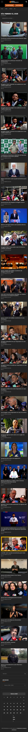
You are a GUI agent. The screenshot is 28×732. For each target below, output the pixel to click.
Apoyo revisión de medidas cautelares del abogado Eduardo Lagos (11, 271)
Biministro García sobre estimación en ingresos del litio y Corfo (14, 505)
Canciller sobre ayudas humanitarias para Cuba (13, 553)
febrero (10, 8)
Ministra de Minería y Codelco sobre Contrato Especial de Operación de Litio (12, 481)
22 (23, 709)
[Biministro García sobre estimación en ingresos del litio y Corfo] (14, 495)
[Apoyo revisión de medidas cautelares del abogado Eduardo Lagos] (14, 261)
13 (17, 706)
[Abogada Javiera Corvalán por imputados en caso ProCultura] (14, 356)
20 (17, 709)
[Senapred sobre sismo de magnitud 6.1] (14, 449)
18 (10, 709)
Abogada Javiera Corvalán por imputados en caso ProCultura (14, 366)
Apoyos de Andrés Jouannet (8, 642)
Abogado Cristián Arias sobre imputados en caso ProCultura (13, 389)
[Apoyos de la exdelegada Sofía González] (14, 588)
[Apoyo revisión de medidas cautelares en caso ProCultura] (14, 309)
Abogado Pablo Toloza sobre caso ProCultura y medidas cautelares (13, 247)
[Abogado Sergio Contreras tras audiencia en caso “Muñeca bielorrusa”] (14, 122)
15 (23, 706)
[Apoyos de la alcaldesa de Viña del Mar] (14, 611)
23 (4, 713)
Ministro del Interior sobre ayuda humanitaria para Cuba (13, 179)
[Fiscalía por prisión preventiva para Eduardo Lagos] (14, 29)
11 (10, 706)
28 (20, 713)
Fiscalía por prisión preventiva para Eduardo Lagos (14, 38)
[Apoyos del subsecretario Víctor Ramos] (14, 566)
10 (7, 706)
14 (20, 706)
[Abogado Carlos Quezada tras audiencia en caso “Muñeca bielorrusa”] (14, 75)
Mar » (14, 719)
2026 (6, 8)
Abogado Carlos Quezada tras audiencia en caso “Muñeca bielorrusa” (13, 85)
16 (4, 709)
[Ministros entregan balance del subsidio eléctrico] (14, 215)
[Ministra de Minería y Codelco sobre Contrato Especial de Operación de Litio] (14, 472)
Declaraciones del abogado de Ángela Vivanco (13, 202)
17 (7, 709)
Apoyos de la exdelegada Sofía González (11, 597)
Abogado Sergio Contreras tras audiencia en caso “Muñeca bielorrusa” (13, 132)
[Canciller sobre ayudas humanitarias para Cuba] (14, 544)
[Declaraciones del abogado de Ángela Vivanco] (14, 193)
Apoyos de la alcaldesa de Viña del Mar (11, 620)
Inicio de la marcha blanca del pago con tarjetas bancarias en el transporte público (13, 295)
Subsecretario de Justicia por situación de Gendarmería (11, 61)
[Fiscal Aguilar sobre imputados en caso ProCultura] (14, 403)
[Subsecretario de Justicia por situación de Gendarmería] (14, 51)
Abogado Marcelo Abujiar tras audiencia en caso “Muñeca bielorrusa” (13, 108)
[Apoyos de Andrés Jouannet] (14, 633)
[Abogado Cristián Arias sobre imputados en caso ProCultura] (14, 380)
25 (10, 713)
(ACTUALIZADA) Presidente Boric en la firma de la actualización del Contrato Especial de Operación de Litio (13, 529)
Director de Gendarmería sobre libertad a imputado (11, 665)
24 (7, 713)
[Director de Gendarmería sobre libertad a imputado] (14, 655)
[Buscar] (26, 1)
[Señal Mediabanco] (14, 2)
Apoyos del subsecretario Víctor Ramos (11, 575)
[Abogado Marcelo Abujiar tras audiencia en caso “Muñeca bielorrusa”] (14, 99)
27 (17, 713)
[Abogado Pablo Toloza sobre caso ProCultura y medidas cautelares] (14, 238)
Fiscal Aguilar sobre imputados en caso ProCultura (13, 412)
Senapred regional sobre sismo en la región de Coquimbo (12, 435)
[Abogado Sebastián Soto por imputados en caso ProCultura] (14, 332)
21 (20, 709)
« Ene (14, 716)
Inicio (2, 8)
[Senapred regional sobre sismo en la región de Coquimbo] (14, 426)
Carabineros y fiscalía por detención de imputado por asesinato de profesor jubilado (13, 155)
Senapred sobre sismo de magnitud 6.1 (10, 458)
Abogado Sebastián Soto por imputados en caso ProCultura (13, 342)
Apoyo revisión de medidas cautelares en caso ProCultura (13, 318)
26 (14, 713)
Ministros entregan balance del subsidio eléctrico (13, 224)
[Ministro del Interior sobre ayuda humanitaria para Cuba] (14, 170)
